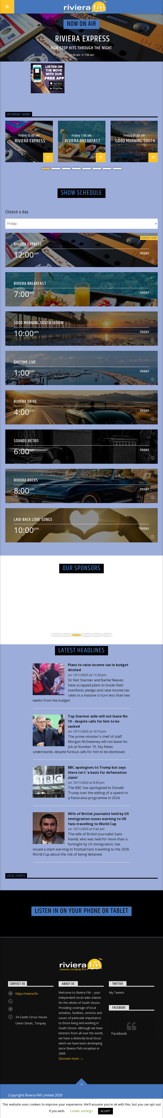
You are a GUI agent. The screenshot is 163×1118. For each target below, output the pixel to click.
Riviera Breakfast (82, 141)
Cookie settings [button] (81, 1111)
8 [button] (117, 168)
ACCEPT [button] (105, 1111)
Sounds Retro (26, 441)
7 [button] (107, 168)
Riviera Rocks (26, 480)
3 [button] (66, 168)
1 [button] (46, 168)
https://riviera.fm (26, 994)
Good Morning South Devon (38, 323)
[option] (29, 141)
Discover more (69, 1058)
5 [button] (86, 168)
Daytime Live (25, 362)
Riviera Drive (25, 401)
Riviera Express (82, 39)
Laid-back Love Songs (33, 519)
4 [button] (76, 168)
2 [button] (56, 168)
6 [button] (97, 168)
